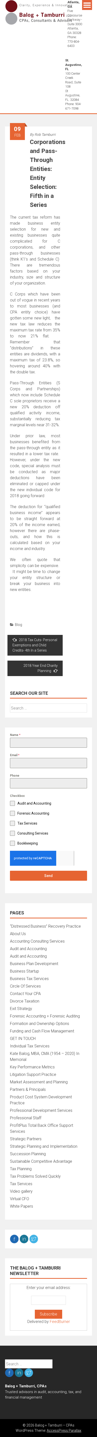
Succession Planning (28, 1153)
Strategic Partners (26, 1139)
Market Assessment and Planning (39, 1082)
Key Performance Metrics (32, 1067)
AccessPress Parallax (64, 1431)
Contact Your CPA (25, 993)
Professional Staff (25, 1118)
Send (48, 876)
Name (15, 735)
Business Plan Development (34, 963)
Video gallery (21, 1191)
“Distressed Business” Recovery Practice (45, 926)
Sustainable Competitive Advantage (41, 1161)
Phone (14, 775)
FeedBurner (60, 1321)
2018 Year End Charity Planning (40, 668)
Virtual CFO (19, 1198)
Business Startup (24, 971)
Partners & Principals (28, 1089)
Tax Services (21, 1183)
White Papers (21, 1206)
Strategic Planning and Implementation (43, 1146)
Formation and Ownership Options (39, 1023)
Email (14, 755)
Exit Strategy (21, 1008)
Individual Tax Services (29, 1046)
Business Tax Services (29, 978)
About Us (18, 933)
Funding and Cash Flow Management (42, 1031)
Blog (18, 625)
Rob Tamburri (45, 135)
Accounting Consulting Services (37, 941)
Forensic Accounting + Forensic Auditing (45, 1016)
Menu (87, 5)
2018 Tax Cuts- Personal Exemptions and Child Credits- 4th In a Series (34, 645)
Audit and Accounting (28, 948)
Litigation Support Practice (33, 1074)
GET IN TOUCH (23, 1038)
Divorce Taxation (24, 1001)
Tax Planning (21, 1168)
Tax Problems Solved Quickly (35, 1176)
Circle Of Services (25, 986)
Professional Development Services (41, 1110)
